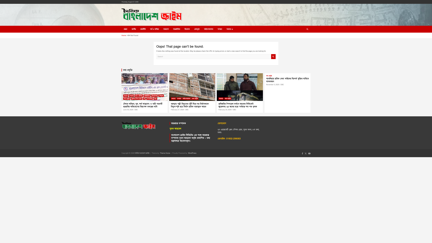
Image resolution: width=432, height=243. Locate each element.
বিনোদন (187, 29)
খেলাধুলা (197, 29)
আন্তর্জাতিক (176, 29)
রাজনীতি (143, 29)
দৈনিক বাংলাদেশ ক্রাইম (142, 153)
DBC (136, 110)
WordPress (192, 153)
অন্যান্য (229, 29)
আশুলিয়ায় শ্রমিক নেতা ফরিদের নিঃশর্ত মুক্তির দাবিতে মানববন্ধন (287, 80)
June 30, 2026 (128, 110)
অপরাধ (220, 29)
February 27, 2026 (177, 110)
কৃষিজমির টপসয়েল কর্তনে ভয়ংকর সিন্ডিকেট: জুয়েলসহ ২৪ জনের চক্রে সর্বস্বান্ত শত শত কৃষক (237, 105)
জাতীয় (134, 29)
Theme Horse (165, 153)
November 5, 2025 (272, 85)
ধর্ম (144, 98)
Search (273, 56)
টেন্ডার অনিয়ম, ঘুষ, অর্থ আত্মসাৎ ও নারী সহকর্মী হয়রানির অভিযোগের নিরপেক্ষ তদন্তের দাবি (142, 105)
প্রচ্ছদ (125, 29)
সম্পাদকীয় (149, 98)
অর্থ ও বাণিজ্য (154, 29)
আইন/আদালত (208, 29)
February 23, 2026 (225, 110)
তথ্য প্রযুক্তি (127, 70)
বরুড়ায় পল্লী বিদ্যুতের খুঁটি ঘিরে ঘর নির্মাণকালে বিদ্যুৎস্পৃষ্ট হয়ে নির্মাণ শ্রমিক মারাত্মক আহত (190, 105)
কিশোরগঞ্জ (154, 96)
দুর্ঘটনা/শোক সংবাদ (137, 98)
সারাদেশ (166, 29)
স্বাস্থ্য (155, 98)
